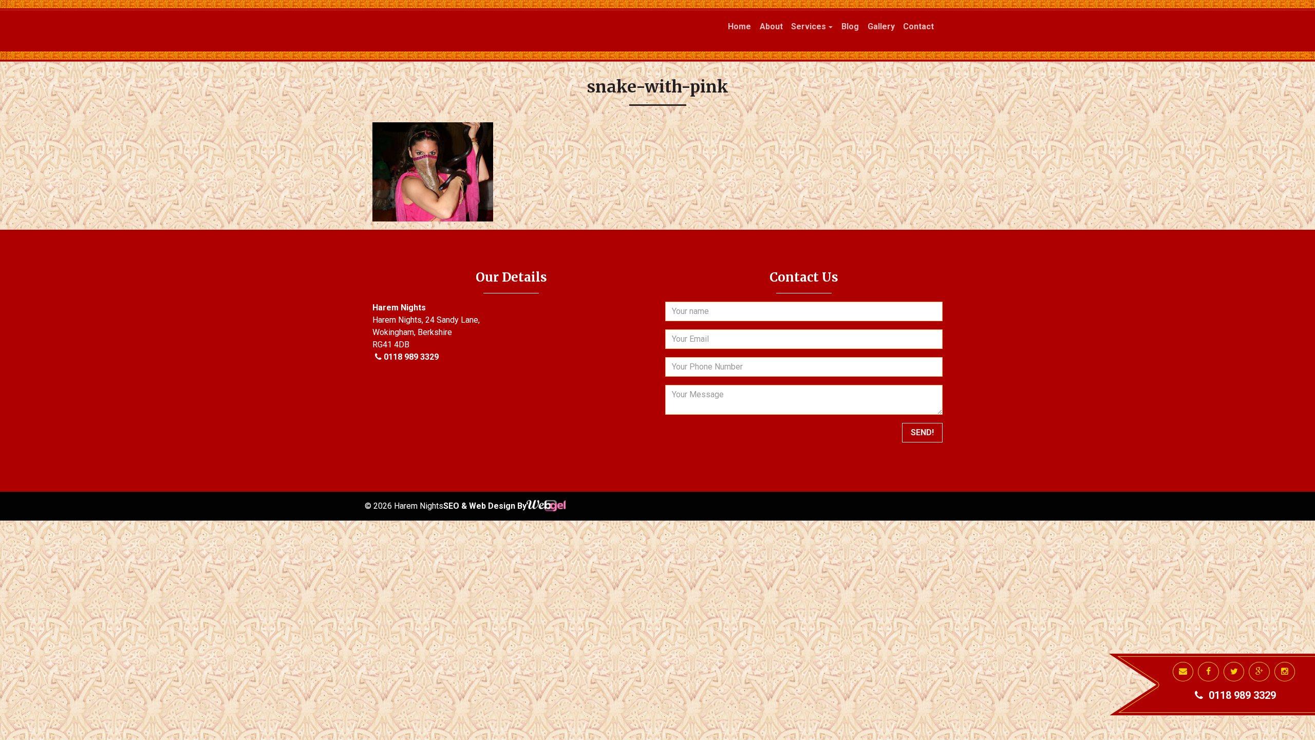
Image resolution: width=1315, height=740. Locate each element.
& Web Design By (494, 506)
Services (808, 26)
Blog (850, 26)
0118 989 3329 (411, 357)
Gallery (881, 26)
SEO (452, 506)
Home (739, 26)
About (771, 26)
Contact (918, 26)
